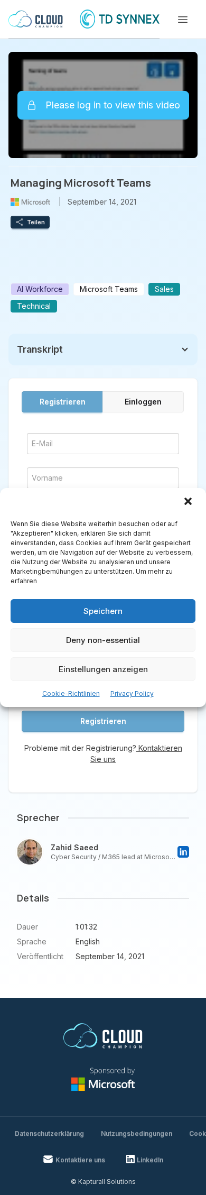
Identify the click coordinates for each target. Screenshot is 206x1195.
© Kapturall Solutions (103, 1181)
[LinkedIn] (183, 852)
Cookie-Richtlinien (71, 693)
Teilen (36, 222)
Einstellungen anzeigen (103, 669)
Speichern (103, 611)
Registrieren (63, 401)
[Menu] (182, 19)
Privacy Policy (132, 693)
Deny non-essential (103, 640)
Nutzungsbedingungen (136, 1133)
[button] (189, 502)
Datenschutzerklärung (49, 1133)
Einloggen (143, 401)
